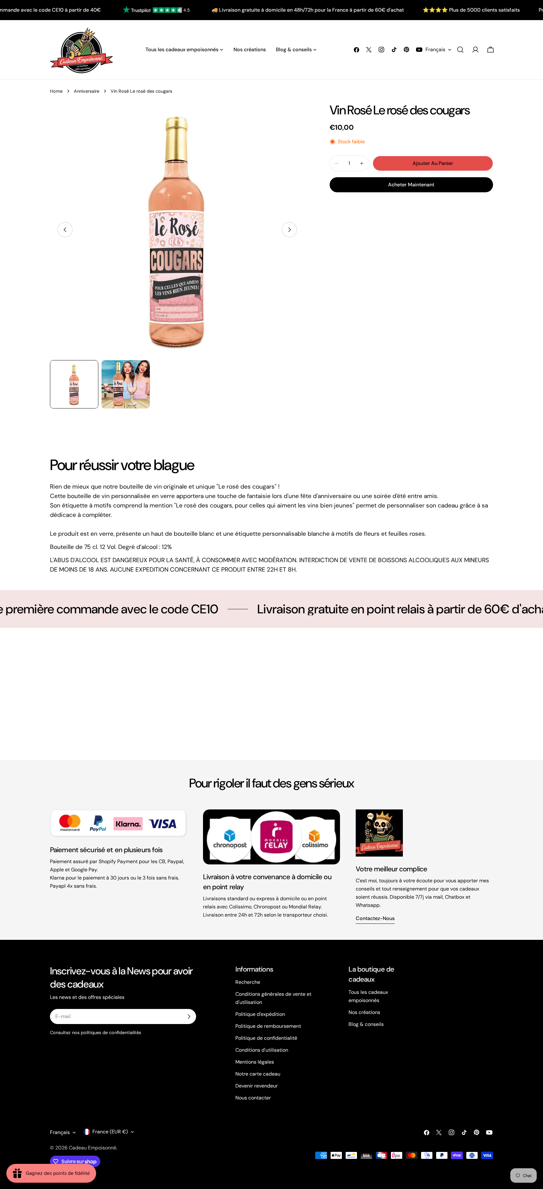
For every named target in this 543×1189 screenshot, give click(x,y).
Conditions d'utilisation (261, 1050)
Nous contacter (253, 1097)
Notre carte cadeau (257, 1074)
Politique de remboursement (268, 1026)
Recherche (247, 982)
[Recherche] (460, 49)
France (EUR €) (110, 1131)
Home (56, 91)
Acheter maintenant (411, 184)
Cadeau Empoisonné (92, 1147)
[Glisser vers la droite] (289, 229)
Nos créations (364, 1012)
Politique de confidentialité (266, 1038)
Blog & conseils (366, 1024)
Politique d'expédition (260, 1014)
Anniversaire (86, 91)
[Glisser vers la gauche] (65, 229)
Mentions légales (254, 1062)
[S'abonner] (188, 1016)
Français (435, 49)
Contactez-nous (375, 918)
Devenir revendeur (256, 1085)
